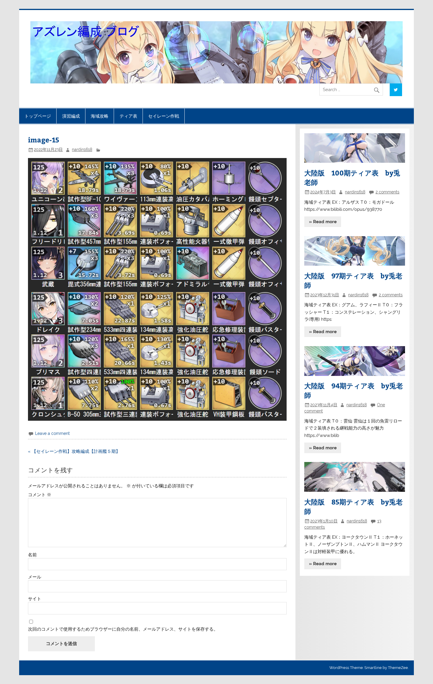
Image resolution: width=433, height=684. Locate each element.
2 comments (387, 192)
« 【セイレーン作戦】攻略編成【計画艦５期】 (74, 451)
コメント (39, 495)
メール (34, 577)
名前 (32, 555)
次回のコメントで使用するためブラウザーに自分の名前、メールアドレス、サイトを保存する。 (123, 629)
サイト (34, 599)
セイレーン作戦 (163, 116)
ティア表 (128, 116)
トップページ (37, 116)
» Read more (323, 221)
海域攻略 (99, 116)
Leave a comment (52, 433)
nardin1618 (82, 149)
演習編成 (71, 116)
